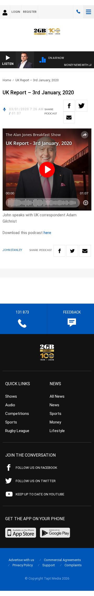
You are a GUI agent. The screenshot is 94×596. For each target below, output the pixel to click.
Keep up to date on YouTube (40, 494)
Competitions (17, 413)
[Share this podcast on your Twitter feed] (81, 106)
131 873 (78, 11)
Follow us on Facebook (36, 468)
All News (57, 396)
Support (48, 565)
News (54, 405)
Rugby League (17, 430)
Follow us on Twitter (36, 481)
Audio (10, 405)
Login (15, 12)
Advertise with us (21, 560)
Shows (11, 396)
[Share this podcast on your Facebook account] (69, 106)
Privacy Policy (23, 565)
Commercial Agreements (62, 560)
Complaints (73, 565)
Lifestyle (57, 430)
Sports (11, 422)
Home (7, 80)
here (47, 232)
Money (55, 422)
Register (30, 12)
